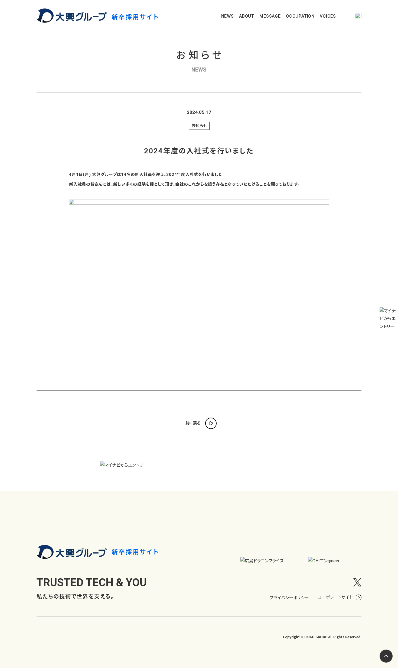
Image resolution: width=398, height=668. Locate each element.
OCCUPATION (300, 16)
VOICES (328, 16)
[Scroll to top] (386, 656)
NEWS (227, 16)
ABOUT (246, 16)
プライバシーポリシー (289, 597)
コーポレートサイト (336, 597)
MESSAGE (270, 16)
